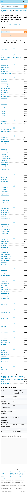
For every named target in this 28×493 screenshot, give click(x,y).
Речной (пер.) (4, 273)
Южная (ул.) (3, 367)
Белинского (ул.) (4, 71)
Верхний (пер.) (4, 79)
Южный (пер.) (4, 369)
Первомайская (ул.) (5, 243)
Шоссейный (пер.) (5, 358)
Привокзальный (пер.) (6, 256)
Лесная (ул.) (4, 179)
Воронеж (3, 473)
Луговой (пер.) (4, 181)
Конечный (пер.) (4, 160)
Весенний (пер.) (4, 83)
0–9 (3, 40)
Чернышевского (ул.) (6, 342)
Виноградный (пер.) (5, 88)
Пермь (11, 477)
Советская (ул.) (4, 285)
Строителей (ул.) (5, 298)
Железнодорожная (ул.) (6, 129)
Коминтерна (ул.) (5, 156)
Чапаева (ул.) (4, 340)
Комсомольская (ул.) (5, 158)
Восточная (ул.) (4, 90)
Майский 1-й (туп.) (5, 191)
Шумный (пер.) (4, 361)
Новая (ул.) (3, 216)
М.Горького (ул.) (4, 187)
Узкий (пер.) (3, 310)
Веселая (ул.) (4, 81)
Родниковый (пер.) (5, 275)
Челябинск (21, 477)
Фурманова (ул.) (4, 318)
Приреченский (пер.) (5, 258)
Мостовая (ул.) (4, 202)
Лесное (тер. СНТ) (5, 381)
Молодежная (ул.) (5, 200)
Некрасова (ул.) (4, 210)
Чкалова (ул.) (4, 344)
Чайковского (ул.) (5, 338)
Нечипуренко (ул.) (5, 212)
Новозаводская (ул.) (5, 218)
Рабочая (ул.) (4, 270)
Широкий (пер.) (4, 350)
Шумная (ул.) (4, 359)
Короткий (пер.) (4, 162)
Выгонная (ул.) (4, 94)
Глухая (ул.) (3, 107)
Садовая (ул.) (4, 281)
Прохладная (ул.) (5, 260)
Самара (21, 473)
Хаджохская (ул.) (5, 324)
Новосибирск (13, 474)
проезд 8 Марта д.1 (9, 35)
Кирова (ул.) (3, 154)
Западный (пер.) (5, 141)
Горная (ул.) (3, 111)
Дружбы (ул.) (4, 123)
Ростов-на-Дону (22, 471)
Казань (2, 476)
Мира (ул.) (3, 198)
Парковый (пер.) (5, 241)
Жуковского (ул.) (5, 131)
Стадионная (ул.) (5, 293)
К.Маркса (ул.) (4, 149)
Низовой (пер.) (4, 214)
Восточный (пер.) (5, 92)
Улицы (10, 24)
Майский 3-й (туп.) (5, 195)
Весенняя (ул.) (4, 84)
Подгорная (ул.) (4, 247)
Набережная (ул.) (5, 208)
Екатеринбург (4, 474)
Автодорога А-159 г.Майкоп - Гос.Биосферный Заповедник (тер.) (12, 377)
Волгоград (3, 471)
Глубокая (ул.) (4, 106)
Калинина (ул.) (4, 152)
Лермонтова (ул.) (5, 177)
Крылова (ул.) (4, 165)
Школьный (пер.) (5, 354)
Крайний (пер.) (4, 164)
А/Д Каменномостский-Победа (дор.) (9, 55)
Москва (11, 471)
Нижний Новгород (14, 473)
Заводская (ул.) (4, 137)
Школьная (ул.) (4, 352)
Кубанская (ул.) (4, 167)
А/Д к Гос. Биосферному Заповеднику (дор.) (11, 57)
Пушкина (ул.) (4, 264)
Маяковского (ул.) (5, 196)
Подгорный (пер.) (5, 249)
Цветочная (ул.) (4, 332)
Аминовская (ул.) (5, 59)
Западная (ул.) (4, 139)
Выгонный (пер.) (5, 96)
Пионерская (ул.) (5, 245)
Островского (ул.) (5, 226)
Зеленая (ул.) (4, 142)
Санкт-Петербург (23, 474)
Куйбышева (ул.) (5, 169)
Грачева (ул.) (4, 113)
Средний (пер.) (4, 291)
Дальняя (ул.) (4, 121)
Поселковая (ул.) (5, 252)
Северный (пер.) (5, 283)
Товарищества (16, 24)
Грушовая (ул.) (4, 115)
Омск (11, 476)
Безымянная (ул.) (5, 67)
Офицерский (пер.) (5, 229)
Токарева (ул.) (4, 304)
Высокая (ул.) (4, 98)
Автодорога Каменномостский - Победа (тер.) (12, 379)
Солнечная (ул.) (4, 287)
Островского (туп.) (5, 227)
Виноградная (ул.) (5, 86)
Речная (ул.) (3, 271)
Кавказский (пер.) (5, 150)
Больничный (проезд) (6, 73)
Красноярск (3, 477)
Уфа (20, 476)
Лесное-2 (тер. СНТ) (5, 383)
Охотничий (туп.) (5, 231)
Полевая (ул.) (4, 250)
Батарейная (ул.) (5, 65)
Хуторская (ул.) (4, 326)
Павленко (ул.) (4, 239)
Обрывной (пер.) (5, 224)
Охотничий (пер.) (5, 233)
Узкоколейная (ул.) (5, 312)
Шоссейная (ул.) (4, 356)
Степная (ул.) (4, 294)
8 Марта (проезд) (5, 49)
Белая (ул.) (3, 69)
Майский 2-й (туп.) (5, 193)
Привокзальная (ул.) (5, 254)
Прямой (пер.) (4, 262)
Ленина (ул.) (4, 175)
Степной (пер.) (4, 296)
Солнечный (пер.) (5, 289)
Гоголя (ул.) (3, 109)
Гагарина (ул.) (4, 104)
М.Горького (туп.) (5, 189)
